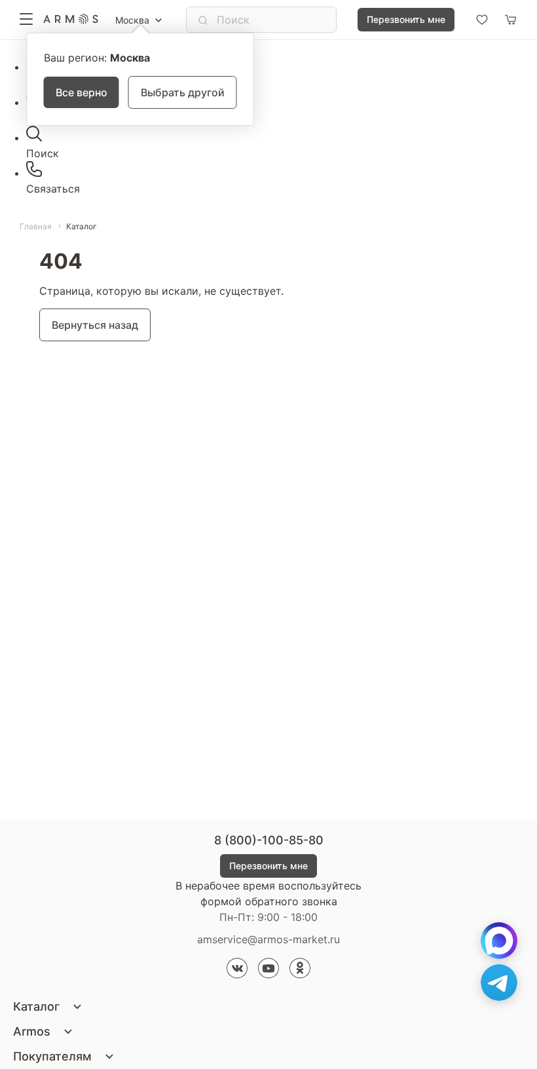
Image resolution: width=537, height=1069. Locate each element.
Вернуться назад (95, 324)
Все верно (81, 92)
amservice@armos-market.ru (268, 939)
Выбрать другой (183, 92)
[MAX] (499, 940)
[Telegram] (499, 982)
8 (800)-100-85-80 (269, 840)
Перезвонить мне (406, 19)
